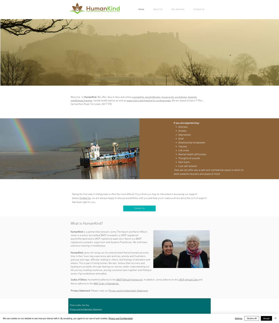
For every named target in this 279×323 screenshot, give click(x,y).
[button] (178, 9)
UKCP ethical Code (188, 279)
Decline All (252, 318)
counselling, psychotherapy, (146, 97)
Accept (266, 318)
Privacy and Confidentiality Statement (128, 290)
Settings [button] (238, 318)
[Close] (275, 318)
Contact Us (85, 198)
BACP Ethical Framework (129, 279)
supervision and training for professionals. (149, 100)
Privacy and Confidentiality (121, 318)
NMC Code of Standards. (106, 283)
